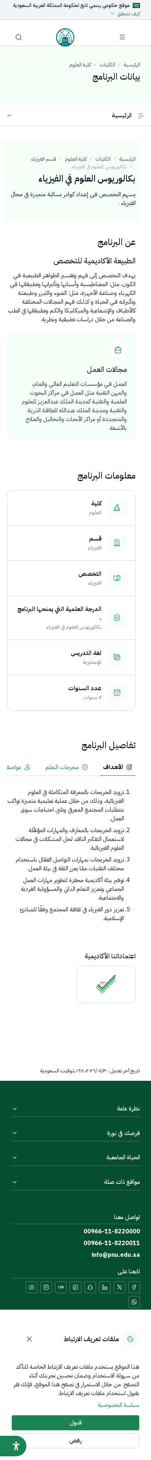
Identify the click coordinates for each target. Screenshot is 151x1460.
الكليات (107, 65)
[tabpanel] (71, 855)
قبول (76, 1422)
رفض (75, 1440)
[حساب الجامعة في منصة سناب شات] (90, 1287)
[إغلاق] (29, 1339)
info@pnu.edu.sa (116, 1255)
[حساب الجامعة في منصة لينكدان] (105, 1287)
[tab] (118, 768)
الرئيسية (132, 65)
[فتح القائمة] (122, 37)
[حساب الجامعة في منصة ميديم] (61, 1287)
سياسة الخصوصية (118, 1405)
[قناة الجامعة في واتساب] (134, 1302)
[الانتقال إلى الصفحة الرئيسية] (65, 37)
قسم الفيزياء (43, 159)
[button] (18, 37)
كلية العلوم (80, 65)
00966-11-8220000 (112, 1231)
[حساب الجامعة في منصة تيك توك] (75, 1287)
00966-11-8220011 (112, 1243)
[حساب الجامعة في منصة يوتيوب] (31, 1287)
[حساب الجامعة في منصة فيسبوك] (134, 1287)
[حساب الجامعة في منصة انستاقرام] (46, 1287)
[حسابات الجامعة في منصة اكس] (119, 1287)
